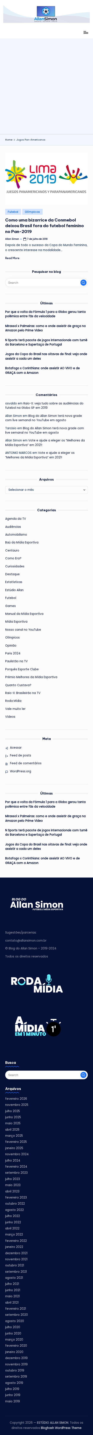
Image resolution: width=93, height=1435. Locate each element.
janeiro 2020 (14, 1352)
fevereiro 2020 (16, 1346)
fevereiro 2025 (16, 1142)
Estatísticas (13, 582)
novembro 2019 (16, 1364)
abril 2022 (12, 1228)
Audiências (13, 527)
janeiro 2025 (14, 1148)
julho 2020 (12, 1327)
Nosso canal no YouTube (23, 630)
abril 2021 (12, 1303)
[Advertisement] (46, 85)
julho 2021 (12, 1284)
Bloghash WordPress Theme (61, 1428)
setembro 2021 (16, 1272)
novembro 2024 (17, 1154)
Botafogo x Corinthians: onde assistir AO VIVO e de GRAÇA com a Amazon (42, 370)
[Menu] (85, 32)
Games (10, 606)
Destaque (12, 574)
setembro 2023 (16, 1173)
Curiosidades (14, 566)
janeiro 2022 (14, 1247)
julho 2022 (12, 1216)
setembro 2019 (16, 1377)
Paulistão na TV (16, 661)
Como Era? (13, 558)
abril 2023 (12, 1191)
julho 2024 (12, 1160)
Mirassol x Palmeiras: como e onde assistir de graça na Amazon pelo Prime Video (45, 328)
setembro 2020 (16, 1315)
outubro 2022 (15, 1204)
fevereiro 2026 (16, 1099)
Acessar (16, 748)
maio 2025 (13, 1123)
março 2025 (14, 1136)
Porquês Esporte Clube (22, 669)
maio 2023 (13, 1185)
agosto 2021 (14, 1278)
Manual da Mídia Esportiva (24, 614)
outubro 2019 (14, 1370)
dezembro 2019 (16, 1358)
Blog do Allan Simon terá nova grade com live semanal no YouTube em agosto (43, 418)
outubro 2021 (14, 1265)
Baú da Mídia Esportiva (21, 542)
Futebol (13, 212)
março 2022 (14, 1234)
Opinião (10, 646)
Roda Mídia (13, 701)
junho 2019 (12, 1395)
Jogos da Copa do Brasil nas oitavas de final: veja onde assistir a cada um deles (46, 356)
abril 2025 (12, 1130)
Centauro (12, 550)
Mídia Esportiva (16, 622)
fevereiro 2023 (16, 1197)
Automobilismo (16, 535)
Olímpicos (32, 212)
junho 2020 (13, 1333)
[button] (83, 283)
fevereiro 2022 (16, 1241)
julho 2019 (12, 1389)
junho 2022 (13, 1222)
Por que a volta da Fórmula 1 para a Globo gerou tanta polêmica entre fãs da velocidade (45, 314)
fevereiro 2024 (16, 1167)
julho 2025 (12, 1111)
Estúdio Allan (14, 590)
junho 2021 (12, 1290)
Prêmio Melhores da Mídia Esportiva (31, 677)
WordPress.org (20, 771)
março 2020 (14, 1340)
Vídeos (10, 717)
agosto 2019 (14, 1383)
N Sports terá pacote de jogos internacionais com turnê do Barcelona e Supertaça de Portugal (46, 342)
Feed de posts (20, 755)
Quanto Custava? (18, 685)
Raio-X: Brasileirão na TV (22, 693)
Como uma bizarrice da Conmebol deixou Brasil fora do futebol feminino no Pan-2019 (44, 225)
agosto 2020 (14, 1321)
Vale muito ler (15, 709)
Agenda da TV (15, 519)
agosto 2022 (14, 1210)
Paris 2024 (13, 653)
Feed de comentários (26, 763)
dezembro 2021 (16, 1253)
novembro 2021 (16, 1259)
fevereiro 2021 (15, 1309)
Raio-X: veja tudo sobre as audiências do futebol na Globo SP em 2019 (44, 405)
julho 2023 (12, 1179)
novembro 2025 (16, 1105)
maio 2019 (12, 1401)
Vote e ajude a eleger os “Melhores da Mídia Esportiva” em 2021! (40, 455)
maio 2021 (12, 1296)
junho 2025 (13, 1117)
